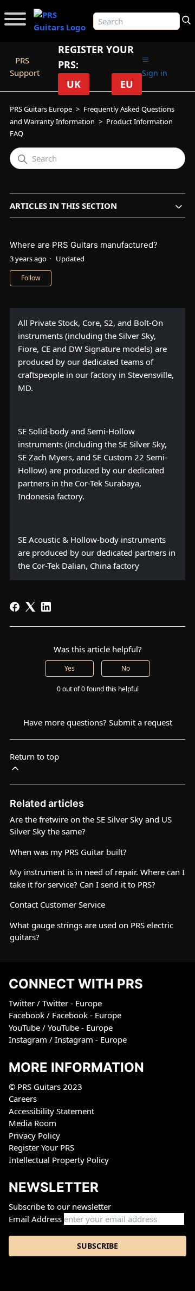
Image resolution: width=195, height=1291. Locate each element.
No (125, 668)
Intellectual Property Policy (59, 1159)
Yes (69, 668)
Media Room (32, 1122)
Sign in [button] (154, 73)
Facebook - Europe (86, 1015)
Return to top (34, 756)
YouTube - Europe (80, 1027)
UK (74, 84)
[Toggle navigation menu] (145, 59)
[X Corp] (30, 607)
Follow (30, 277)
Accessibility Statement (51, 1111)
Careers (23, 1098)
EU (126, 84)
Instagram (29, 1039)
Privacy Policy (34, 1135)
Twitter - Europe (72, 1003)
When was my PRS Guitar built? (68, 851)
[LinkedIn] (46, 607)
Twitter (23, 1003)
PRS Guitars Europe (41, 109)
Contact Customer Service (57, 904)
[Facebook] (15, 607)
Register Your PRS (41, 1147)
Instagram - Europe (91, 1039)
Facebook (28, 1015)
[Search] (186, 19)
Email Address (35, 1218)
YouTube (25, 1027)
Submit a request (140, 722)
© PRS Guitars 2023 (45, 1086)
